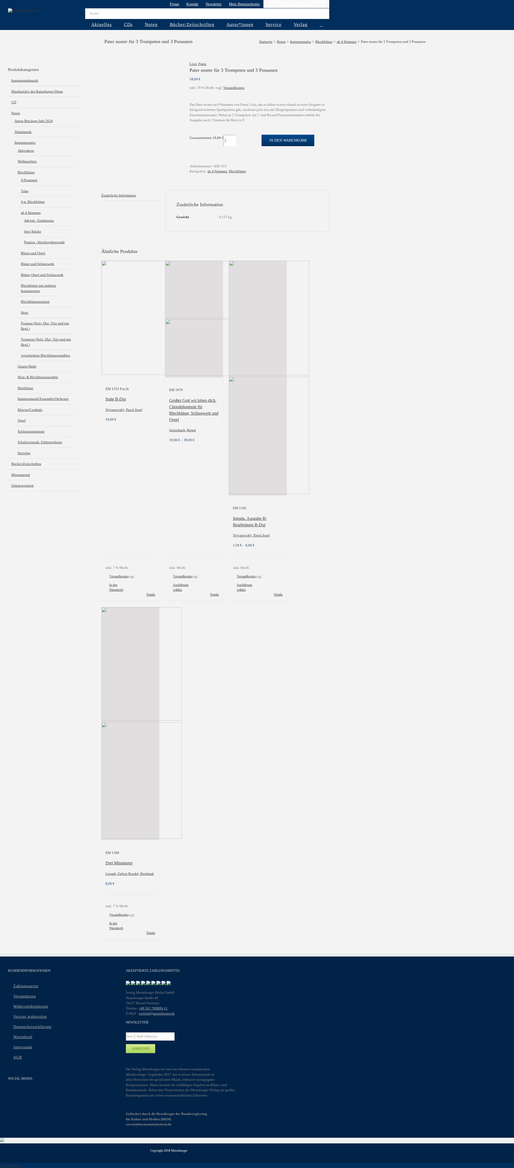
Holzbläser (25, 388)
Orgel (22, 420)
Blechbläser (237, 171)
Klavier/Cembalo (30, 410)
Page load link (10, 1165)
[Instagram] (32, 1092)
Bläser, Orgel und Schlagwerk (42, 275)
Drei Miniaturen (119, 863)
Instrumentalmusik (24, 80)
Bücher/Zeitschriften (26, 464)
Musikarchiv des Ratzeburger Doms (37, 91)
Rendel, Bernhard (141, 874)
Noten (15, 113)
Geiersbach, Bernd (182, 430)
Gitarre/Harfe (27, 366)
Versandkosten (233, 88)
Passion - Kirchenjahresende (44, 242)
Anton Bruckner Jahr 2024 (33, 121)
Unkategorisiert (22, 485)
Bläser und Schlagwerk (37, 264)
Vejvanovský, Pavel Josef (123, 410)
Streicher (24, 453)
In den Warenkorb (288, 140)
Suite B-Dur (115, 399)
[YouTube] (21, 1092)
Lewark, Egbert (116, 874)
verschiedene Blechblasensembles (45, 355)
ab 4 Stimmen (217, 171)
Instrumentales (25, 143)
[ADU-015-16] (141, 69)
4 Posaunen (29, 180)
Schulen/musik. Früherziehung (40, 442)
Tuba (24, 191)
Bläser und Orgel (33, 253)
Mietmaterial (20, 475)
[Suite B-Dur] (130, 318)
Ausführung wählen (180, 587)
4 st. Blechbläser (33, 202)
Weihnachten (27, 161)
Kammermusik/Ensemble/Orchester (43, 399)
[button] (321, 24)
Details (150, 594)
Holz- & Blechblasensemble (38, 377)
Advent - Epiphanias (39, 220)
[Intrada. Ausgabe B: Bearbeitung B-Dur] (258, 378)
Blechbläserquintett (35, 302)
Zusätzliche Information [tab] (118, 195)
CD (13, 102)
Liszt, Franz (198, 64)
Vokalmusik (23, 132)
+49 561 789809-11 (153, 1008)
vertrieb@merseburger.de (157, 1013)
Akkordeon (26, 151)
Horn (24, 313)
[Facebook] (11, 1092)
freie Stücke (32, 231)
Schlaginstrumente (31, 431)
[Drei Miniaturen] (130, 723)
